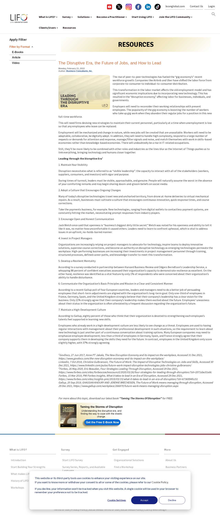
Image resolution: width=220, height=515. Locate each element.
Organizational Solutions (129, 460)
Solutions (84, 17)
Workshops (17, 487)
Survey (66, 17)
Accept (144, 500)
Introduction (18, 460)
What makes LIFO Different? (27, 474)
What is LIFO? (47, 17)
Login (211, 6)
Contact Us (196, 6)
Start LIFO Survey (72, 460)
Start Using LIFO (142, 17)
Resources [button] (69, 27)
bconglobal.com (175, 6)
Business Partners (176, 467)
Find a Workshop (123, 467)
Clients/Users (47, 27)
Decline (172, 500)
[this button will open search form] (213, 14)
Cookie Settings (116, 500)
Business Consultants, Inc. (79, 71)
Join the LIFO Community (174, 17)
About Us (171, 460)
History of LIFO (20, 480)
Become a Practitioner (111, 17)
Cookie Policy (160, 482)
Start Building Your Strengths (28, 467)
